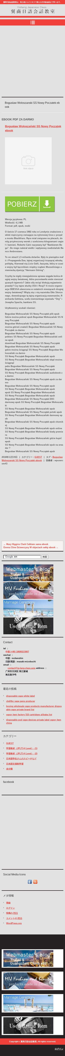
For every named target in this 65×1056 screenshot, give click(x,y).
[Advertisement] (32, 61)
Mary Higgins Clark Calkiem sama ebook (26, 544)
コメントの (14, 918)
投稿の (12, 913)
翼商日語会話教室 (22, 16)
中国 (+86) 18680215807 (17, 651)
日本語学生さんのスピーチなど (21, 758)
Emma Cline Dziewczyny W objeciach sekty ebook (31, 547)
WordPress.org (14, 923)
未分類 (9, 769)
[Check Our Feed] (35, 883)
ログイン (10, 908)
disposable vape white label (20, 696)
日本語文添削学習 (15, 764)
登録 (8, 903)
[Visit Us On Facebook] (29, 883)
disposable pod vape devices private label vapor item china (33, 721)
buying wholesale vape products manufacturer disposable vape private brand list (34, 708)
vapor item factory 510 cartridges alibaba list (29, 714)
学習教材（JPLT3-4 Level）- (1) (21, 748)
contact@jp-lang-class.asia (21, 668)
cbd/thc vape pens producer (20, 701)
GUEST (38, 457)
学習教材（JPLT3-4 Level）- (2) (21, 753)
